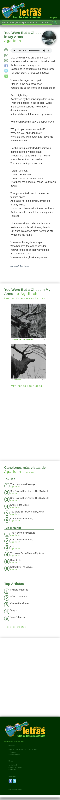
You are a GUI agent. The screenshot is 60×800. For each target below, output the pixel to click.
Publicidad (12, 769)
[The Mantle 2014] (30, 358)
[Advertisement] (30, 424)
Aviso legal (13, 765)
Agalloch (12, 41)
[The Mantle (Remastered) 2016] (30, 320)
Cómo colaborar (14, 754)
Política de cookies (15, 767)
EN (55, 17)
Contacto (12, 752)
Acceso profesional (15, 789)
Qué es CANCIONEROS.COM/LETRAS (23, 749)
